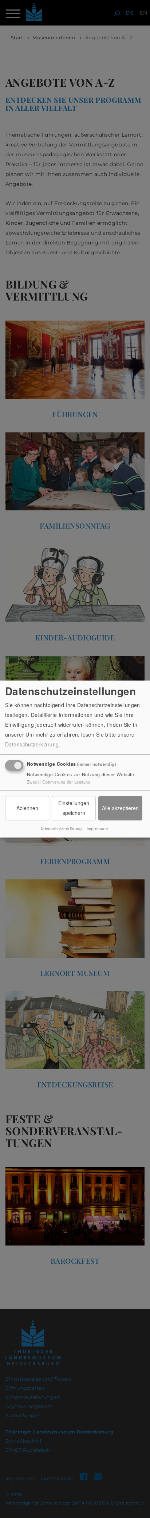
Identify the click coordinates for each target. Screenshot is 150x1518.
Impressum (97, 828)
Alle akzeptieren (120, 808)
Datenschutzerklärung (32, 744)
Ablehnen (27, 808)
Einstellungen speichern (73, 808)
